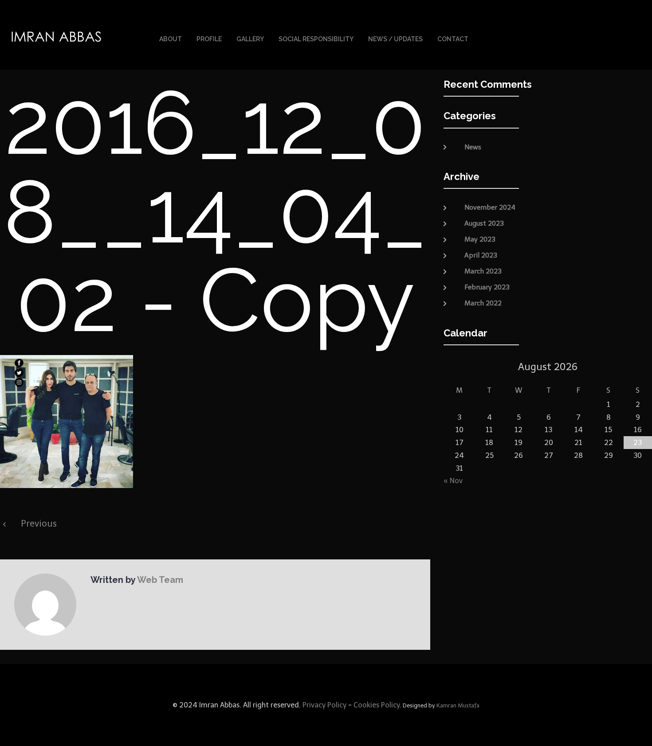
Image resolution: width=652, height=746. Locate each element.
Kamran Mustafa (457, 705)
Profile (209, 39)
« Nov (453, 481)
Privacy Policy (323, 705)
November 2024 (489, 207)
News (472, 147)
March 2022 (483, 303)
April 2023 (480, 255)
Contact (452, 39)
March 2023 (483, 271)
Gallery (250, 39)
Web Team (160, 579)
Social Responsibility (316, 39)
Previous (39, 523)
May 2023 (479, 239)
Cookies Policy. (377, 705)
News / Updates (395, 39)
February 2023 (487, 287)
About (170, 39)
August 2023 (484, 223)
